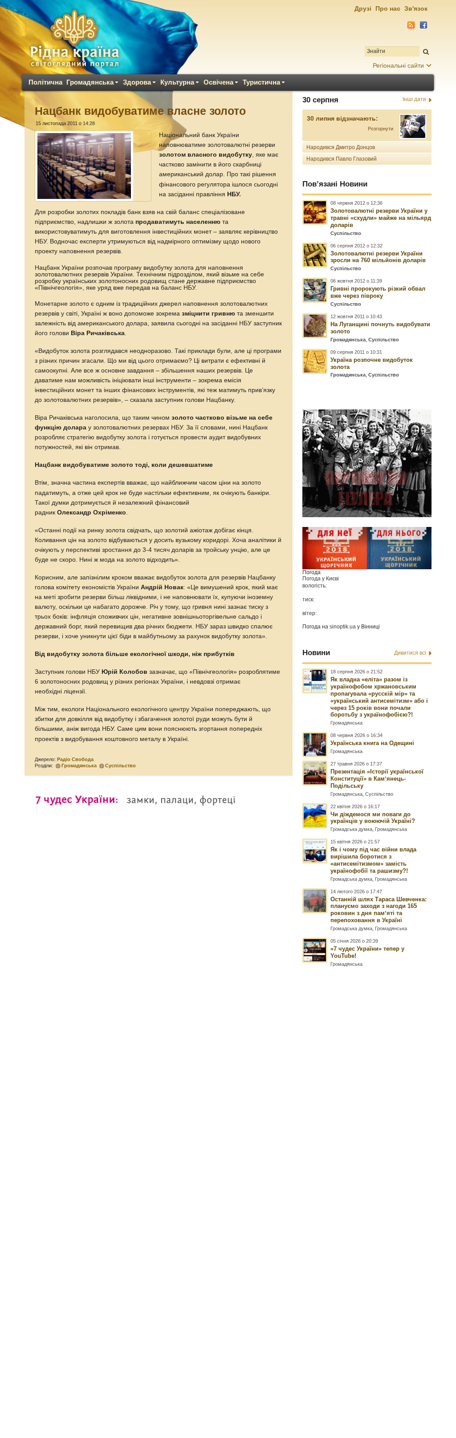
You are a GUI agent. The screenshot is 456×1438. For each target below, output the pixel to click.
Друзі (362, 8)
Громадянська (90, 82)
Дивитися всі (410, 653)
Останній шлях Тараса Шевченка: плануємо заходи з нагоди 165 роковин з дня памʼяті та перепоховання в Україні (378, 910)
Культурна (177, 82)
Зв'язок (416, 8)
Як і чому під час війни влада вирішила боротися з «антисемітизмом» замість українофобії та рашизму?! (373, 860)
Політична (45, 82)
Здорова (137, 82)
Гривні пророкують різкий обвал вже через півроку (377, 292)
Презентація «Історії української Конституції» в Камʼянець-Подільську (376, 778)
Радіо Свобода (75, 759)
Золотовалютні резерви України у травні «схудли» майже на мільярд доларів (380, 217)
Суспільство (120, 765)
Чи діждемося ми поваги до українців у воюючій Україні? (372, 818)
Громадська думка (351, 829)
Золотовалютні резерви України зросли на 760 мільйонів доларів (378, 257)
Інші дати (414, 99)
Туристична (261, 82)
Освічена (218, 82)
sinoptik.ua (343, 627)
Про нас (387, 8)
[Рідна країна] (74, 38)
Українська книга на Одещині (372, 743)
